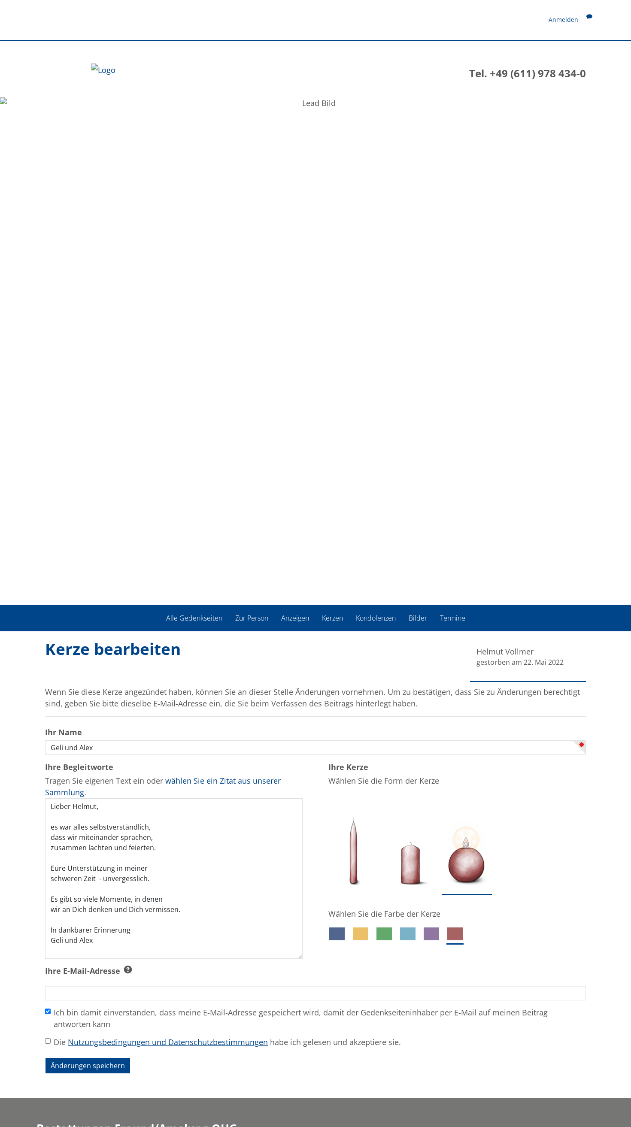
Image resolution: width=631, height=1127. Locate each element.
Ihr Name (63, 732)
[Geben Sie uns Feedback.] (589, 19)
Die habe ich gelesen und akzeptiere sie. (227, 1042)
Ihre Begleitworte (79, 767)
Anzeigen (295, 618)
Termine (452, 618)
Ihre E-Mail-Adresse (82, 971)
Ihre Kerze (348, 767)
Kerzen (332, 618)
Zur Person (251, 618)
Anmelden (563, 19)
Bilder (418, 618)
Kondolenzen (376, 618)
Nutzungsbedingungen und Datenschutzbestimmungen (168, 1042)
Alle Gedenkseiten (194, 618)
